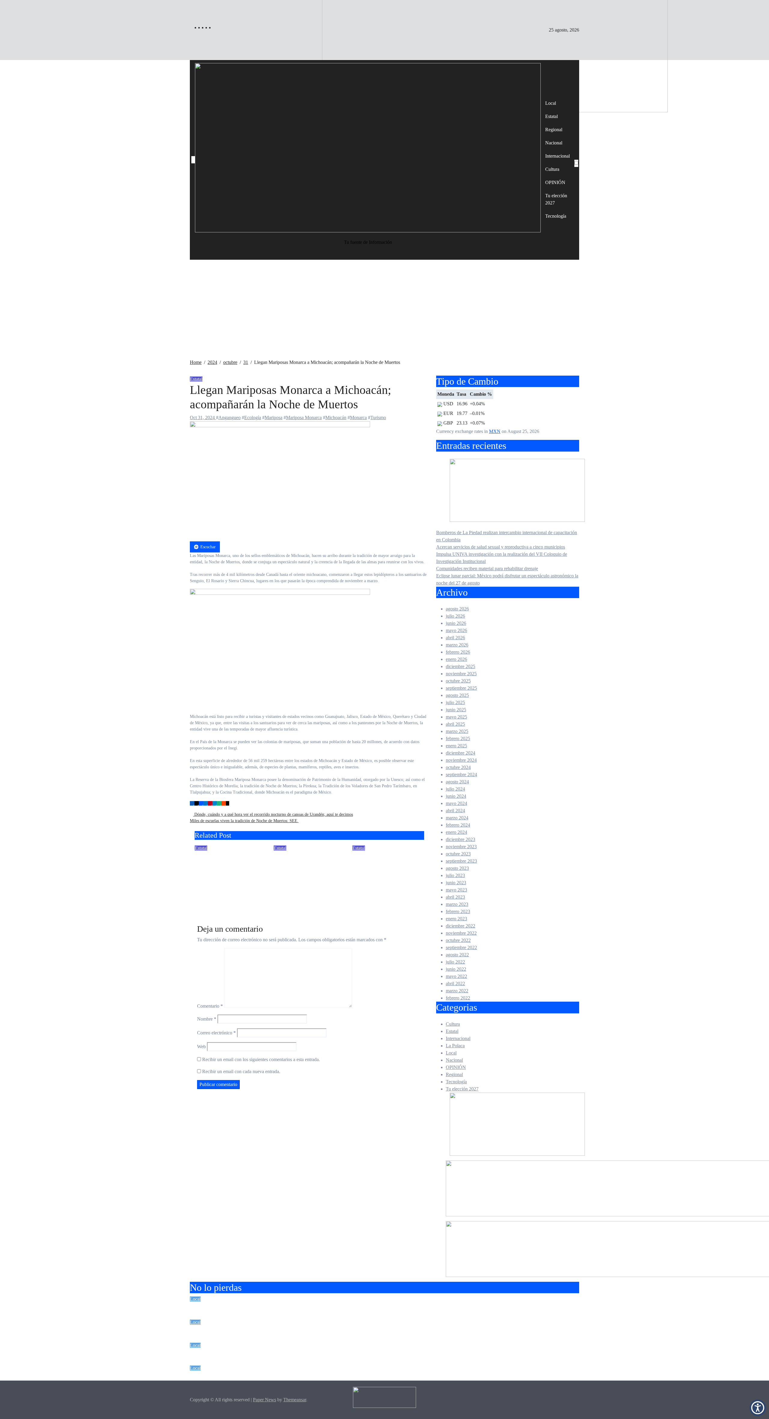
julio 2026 (455, 616)
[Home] (193, 159)
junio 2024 (456, 796)
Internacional (557, 156)
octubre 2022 (458, 940)
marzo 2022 (457, 990)
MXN (494, 431)
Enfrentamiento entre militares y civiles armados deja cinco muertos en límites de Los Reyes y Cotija (305, 873)
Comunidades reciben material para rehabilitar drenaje (487, 568)
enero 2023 (456, 918)
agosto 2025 (457, 695)
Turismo (378, 417)
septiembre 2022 (461, 947)
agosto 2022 (457, 954)
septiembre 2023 (461, 861)
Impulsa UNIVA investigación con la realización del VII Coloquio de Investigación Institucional (330, 1353)
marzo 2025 (457, 731)
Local (550, 103)
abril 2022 (455, 983)
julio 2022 (455, 961)
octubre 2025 (458, 680)
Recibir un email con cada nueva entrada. (241, 1071)
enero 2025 (456, 745)
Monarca (358, 417)
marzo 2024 (457, 817)
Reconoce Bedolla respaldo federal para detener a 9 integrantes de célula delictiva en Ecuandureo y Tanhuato (229, 873)
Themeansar (294, 1399)
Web (201, 1046)
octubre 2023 (458, 853)
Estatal (551, 116)
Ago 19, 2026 (208, 898)
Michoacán (335, 417)
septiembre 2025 (461, 688)
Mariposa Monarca (304, 417)
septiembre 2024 (461, 774)
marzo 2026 (457, 644)
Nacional (553, 142)
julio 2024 (455, 788)
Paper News (264, 1399)
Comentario (210, 1006)
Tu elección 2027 (556, 199)
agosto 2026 (457, 608)
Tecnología (555, 216)
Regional (553, 129)
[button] (757, 1407)
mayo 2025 (456, 716)
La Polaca (455, 1045)
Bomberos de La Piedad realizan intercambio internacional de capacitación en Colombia (319, 1307)
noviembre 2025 (461, 673)
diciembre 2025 (460, 666)
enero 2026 (456, 659)
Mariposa (273, 417)
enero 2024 (456, 832)
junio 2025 (456, 709)
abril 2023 (455, 897)
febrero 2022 (458, 997)
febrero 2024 (458, 824)
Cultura (552, 169)
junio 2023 (456, 882)
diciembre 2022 (460, 925)
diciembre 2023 (460, 839)
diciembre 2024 (460, 752)
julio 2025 (455, 702)
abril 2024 (455, 810)
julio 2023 (455, 875)
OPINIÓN (555, 182)
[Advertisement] (384, 314)
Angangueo (229, 417)
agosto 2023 (457, 868)
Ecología (252, 417)
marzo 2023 (457, 904)
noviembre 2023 (461, 846)
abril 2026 (455, 637)
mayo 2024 (456, 803)
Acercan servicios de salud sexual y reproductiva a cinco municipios (500, 546)
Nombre (206, 1018)
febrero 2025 (458, 738)
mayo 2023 (456, 889)
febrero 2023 (458, 911)
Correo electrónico (216, 1032)
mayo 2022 (456, 976)
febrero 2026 (458, 652)
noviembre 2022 (461, 933)
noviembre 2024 (461, 760)
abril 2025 (455, 724)
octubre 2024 (458, 767)
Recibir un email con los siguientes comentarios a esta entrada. (261, 1059)
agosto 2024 (457, 781)
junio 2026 (456, 623)
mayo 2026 (456, 630)
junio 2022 (456, 969)
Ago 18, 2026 (287, 898)
